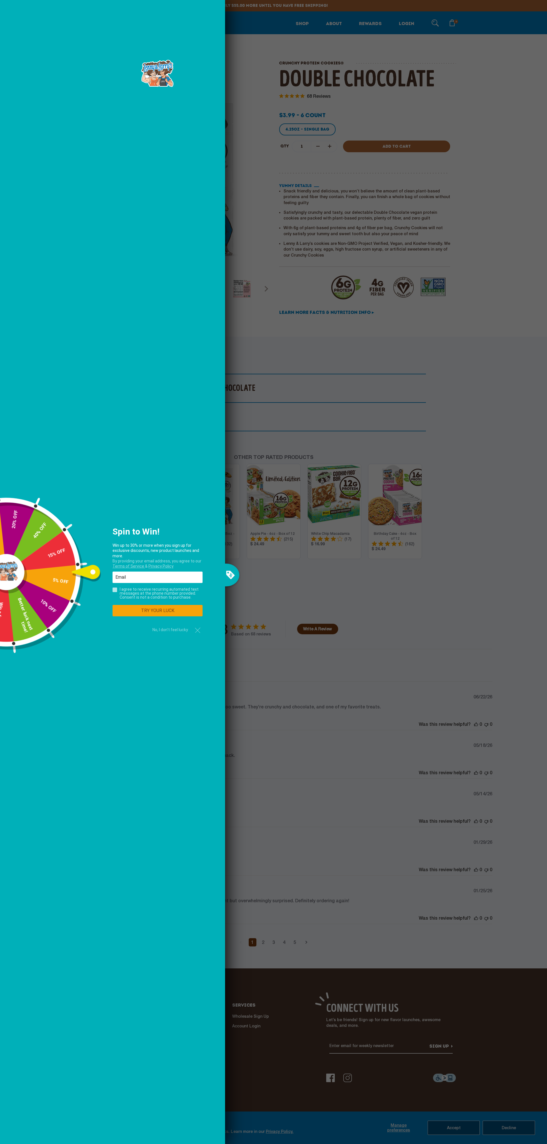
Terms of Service (129, 566)
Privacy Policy (161, 566)
